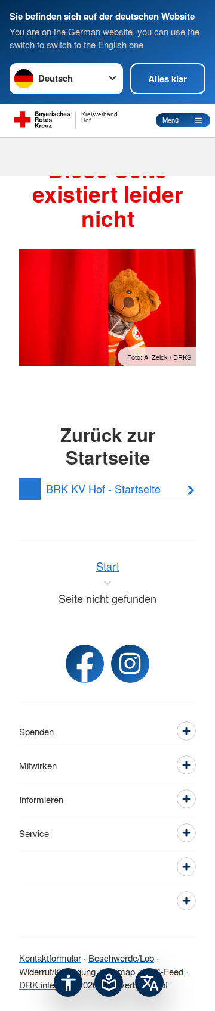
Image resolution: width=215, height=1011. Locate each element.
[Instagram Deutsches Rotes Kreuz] (130, 664)
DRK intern (40, 984)
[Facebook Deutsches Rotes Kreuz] (85, 664)
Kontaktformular (50, 957)
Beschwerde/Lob (121, 957)
